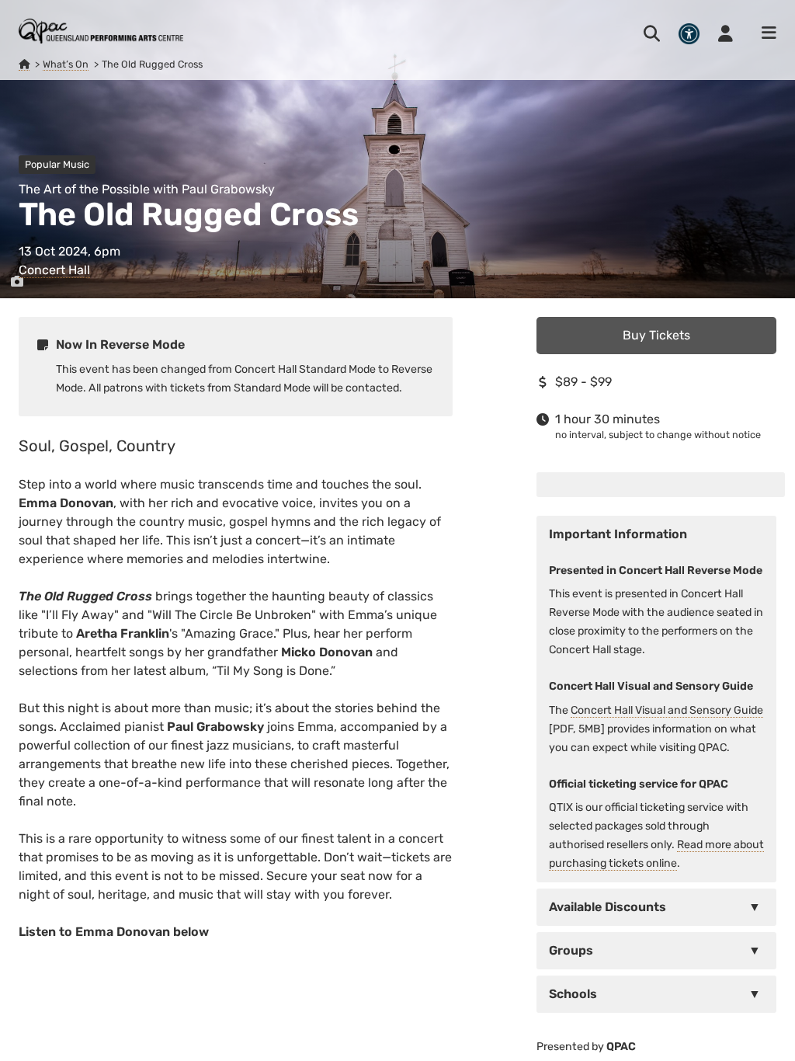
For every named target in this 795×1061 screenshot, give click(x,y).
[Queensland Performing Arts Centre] (24, 64)
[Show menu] (764, 33)
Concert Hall (54, 270)
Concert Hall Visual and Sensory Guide (667, 710)
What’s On (66, 64)
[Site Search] (652, 33)
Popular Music (57, 164)
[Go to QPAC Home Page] (101, 31)
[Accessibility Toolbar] (689, 33)
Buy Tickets (656, 335)
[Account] (725, 33)
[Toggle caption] (17, 282)
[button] (656, 907)
